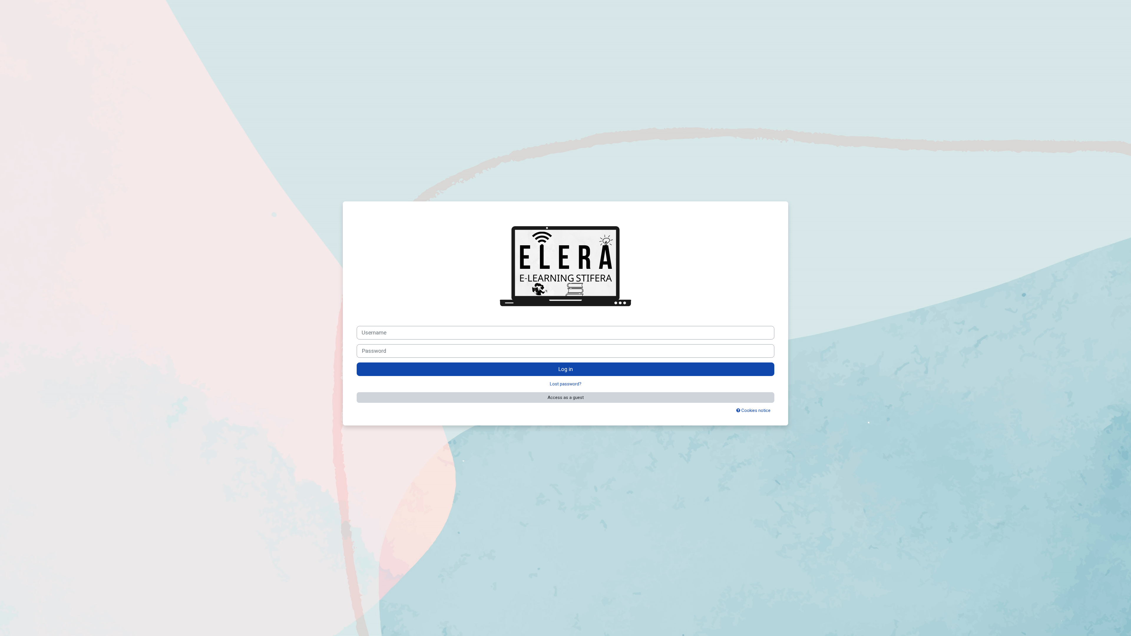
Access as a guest (566, 397)
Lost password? (565, 384)
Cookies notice (755, 410)
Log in (565, 369)
